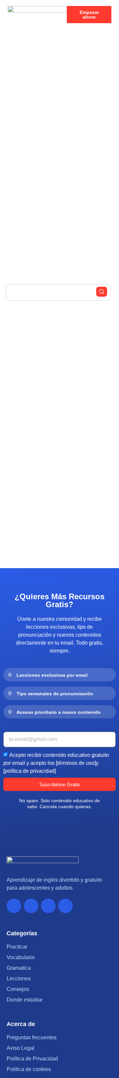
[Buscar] (101, 292)
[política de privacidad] (29, 771)
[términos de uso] (76, 763)
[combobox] (58, 292)
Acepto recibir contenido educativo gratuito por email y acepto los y (56, 763)
